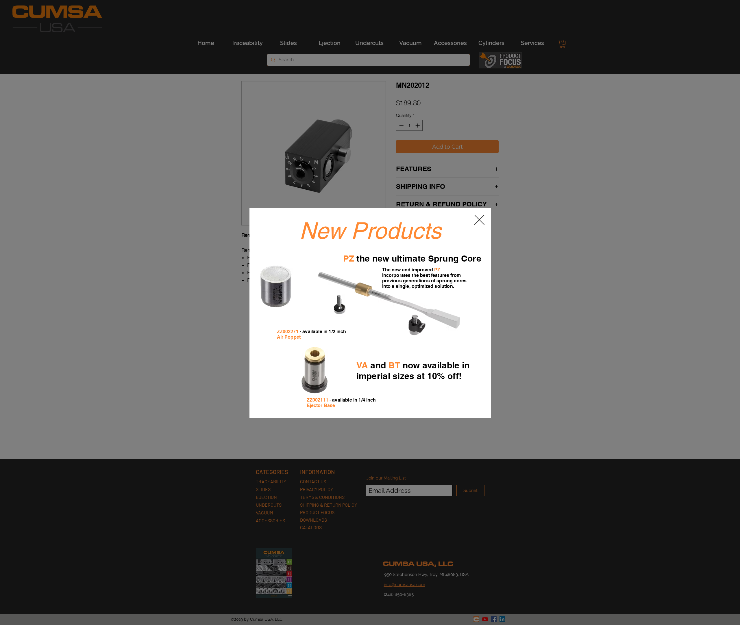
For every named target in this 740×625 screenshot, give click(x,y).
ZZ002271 (288, 331)
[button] (479, 220)
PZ (348, 258)
